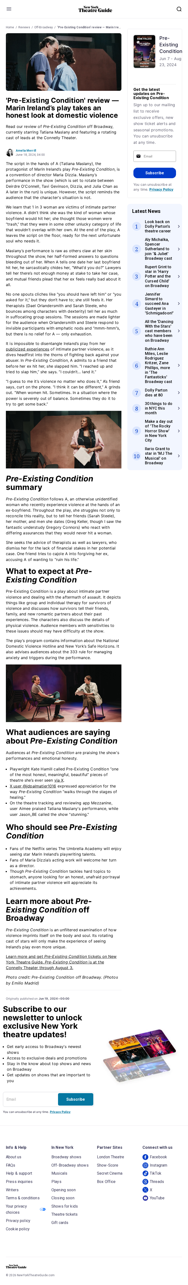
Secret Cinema (109, 1173)
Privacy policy (18, 1220)
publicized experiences (27, 349)
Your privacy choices (16, 1209)
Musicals (59, 1173)
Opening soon (63, 1190)
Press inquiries (19, 1181)
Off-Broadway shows (70, 1165)
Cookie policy (18, 1229)
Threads (157, 1181)
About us (13, 1157)
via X (59, 780)
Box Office (106, 1181)
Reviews (24, 27)
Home (10, 27)
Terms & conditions (23, 1198)
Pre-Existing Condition (170, 44)
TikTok (155, 1173)
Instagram (158, 1165)
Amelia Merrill (26, 150)
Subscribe (154, 173)
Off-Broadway (43, 27)
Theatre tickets (64, 1214)
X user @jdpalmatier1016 (33, 786)
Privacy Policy (161, 189)
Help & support (19, 1173)
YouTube (157, 1198)
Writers (12, 1190)
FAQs (10, 1165)
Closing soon (62, 1198)
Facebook (158, 1157)
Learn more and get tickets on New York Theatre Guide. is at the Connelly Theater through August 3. (61, 962)
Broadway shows (66, 1157)
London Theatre (110, 1157)
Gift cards (60, 1222)
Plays (56, 1181)
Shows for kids (64, 1206)
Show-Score (107, 1165)
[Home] (95, 9)
